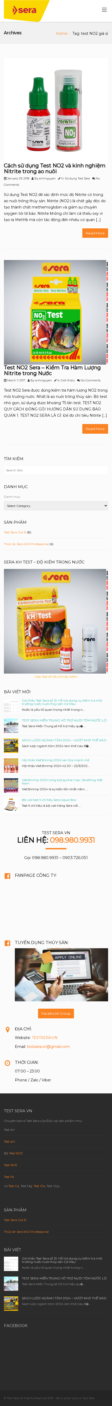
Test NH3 (10, 1165)
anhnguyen (47, 178)
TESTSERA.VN (45, 1037)
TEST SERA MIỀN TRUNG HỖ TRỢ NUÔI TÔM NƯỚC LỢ (64, 720)
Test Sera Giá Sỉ (15, 532)
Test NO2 (16, 1153)
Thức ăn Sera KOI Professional (26, 544)
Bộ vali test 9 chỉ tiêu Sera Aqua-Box (49, 800)
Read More (95, 233)
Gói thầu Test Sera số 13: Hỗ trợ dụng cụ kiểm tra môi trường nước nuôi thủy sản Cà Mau (62, 702)
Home (61, 33)
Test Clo (39, 1186)
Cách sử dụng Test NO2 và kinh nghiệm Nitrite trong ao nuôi (54, 168)
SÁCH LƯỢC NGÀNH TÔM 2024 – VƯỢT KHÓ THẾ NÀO (64, 740)
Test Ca (13, 1186)
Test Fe (9, 1177)
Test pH (9, 1141)
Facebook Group (56, 1013)
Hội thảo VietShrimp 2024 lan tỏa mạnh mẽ (55, 760)
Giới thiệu (68, 380)
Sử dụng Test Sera (77, 178)
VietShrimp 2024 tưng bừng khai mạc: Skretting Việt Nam (62, 781)
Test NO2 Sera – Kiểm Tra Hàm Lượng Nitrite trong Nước (52, 370)
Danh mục (12, 497)
